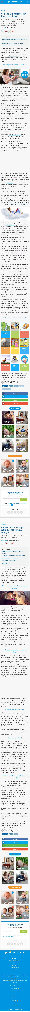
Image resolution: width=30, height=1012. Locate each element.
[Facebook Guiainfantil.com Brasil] (9, 512)
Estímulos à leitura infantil (21, 422)
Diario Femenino (15, 991)
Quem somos (14, 956)
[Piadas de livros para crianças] (8, 438)
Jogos (3, 388)
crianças (3, 113)
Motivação (8, 388)
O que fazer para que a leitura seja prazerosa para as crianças (7, 448)
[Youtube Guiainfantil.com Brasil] (21, 512)
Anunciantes (14, 967)
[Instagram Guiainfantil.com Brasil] (15, 512)
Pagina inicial (5, 386)
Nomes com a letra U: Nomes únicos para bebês (22, 485)
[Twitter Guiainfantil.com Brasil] (18, 512)
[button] (4, 2)
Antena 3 (14, 997)
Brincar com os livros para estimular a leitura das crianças (7, 420)
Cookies (14, 958)
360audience (19, 1009)
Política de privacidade (14, 960)
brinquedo (10, 183)
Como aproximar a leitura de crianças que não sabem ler (21, 449)
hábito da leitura (13, 56)
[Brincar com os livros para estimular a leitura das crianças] (8, 424)
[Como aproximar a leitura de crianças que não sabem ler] (22, 452)
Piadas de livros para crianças (7, 436)
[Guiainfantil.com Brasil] (15, 2)
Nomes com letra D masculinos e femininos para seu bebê (7, 484)
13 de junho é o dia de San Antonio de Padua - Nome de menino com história (8, 469)
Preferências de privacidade (13, 503)
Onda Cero (14, 1003)
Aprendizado (21, 386)
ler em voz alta (9, 225)
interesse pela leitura (9, 48)
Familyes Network (14, 985)
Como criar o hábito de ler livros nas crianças (8, 881)
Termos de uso (14, 962)
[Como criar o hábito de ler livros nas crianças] (8, 883)
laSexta (14, 1000)
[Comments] (13, 31)
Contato (14, 965)
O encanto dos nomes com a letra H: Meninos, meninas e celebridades (22, 469)
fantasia (18, 569)
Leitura (11, 377)
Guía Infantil (14, 988)
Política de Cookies (6, 505)
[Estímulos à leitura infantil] (22, 424)
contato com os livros (15, 135)
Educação (4, 10)
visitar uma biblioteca (21, 250)
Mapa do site (15, 969)
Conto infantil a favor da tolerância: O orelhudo (22, 435)
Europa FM (15, 1005)
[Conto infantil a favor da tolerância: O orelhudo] (22, 438)
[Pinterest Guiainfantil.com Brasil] (12, 512)
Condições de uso (23, 503)
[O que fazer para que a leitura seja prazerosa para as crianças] (8, 452)
